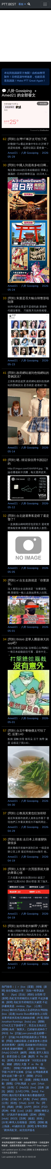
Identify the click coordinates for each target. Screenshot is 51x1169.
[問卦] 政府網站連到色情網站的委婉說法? (28, 374)
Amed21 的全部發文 (19, 95)
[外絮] (19, 1107)
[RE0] (5, 1033)
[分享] (10, 1087)
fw (11, 1033)
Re (37, 1064)
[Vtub (41, 1083)
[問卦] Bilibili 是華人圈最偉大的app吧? (28, 641)
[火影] (29, 1110)
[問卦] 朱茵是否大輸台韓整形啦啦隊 (28, 300)
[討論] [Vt (15, 1099)
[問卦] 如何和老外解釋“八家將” (28, 926)
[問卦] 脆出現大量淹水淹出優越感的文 (23, 1095)
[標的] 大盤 (20, 1064)
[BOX (36, 1107)
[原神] (33, 1114)
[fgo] (14, 994)
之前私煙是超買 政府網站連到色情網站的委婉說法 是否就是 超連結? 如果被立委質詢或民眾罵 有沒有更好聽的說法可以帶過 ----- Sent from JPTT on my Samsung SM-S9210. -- (28, 383)
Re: (38, 1103)
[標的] (43, 1099)
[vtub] (5, 1118)
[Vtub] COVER (10, 1052)
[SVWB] (40, 1048)
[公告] (5, 1103)
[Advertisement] (25, 36)
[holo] (35, 1091)
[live (23, 986)
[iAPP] (27, 1107)
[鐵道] (31, 1118)
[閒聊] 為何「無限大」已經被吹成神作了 (24, 1029)
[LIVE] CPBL (23, 1091)
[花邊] (30, 1048)
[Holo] (5, 1079)
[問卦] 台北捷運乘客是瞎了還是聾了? (28, 517)
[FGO (44, 1107)
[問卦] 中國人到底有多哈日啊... (28, 165)
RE (21, 1079)
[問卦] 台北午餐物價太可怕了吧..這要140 (27, 732)
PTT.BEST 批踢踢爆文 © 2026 (15, 1138)
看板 (21, 4)
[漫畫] (28, 1079)
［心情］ (38, 1006)
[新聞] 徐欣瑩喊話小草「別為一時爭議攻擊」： (24, 990)
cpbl (33, 1083)
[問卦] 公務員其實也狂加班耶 (27, 813)
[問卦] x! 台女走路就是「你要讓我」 (28, 582)
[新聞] (14, 1079)
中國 (12, 1110)
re (32, 1064)
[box (4, 1014)
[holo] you (30, 1021)
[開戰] (9, 1083)
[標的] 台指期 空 (36, 994)
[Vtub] (22, 1103)
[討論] (5, 1099)
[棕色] (13, 1103)
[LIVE (31, 1103)
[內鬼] (26, 1099)
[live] (33, 1087)
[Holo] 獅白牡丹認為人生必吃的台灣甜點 (25, 1010)
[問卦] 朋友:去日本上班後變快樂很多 (27, 841)
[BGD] (13, 1118)
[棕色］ (41, 1118)
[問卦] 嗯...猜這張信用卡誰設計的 (28, 461)
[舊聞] (32, 1122)
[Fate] (35, 1099)
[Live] (20, 1110)
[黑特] (41, 1114)
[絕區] (10, 1091)
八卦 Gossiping (20, 90)
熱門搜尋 (7, 986)
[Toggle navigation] (45, 4)
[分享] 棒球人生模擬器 (14, 1122)
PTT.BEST (9, 4)
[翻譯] (31, 1056)
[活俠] (22, 1118)
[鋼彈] (23, 1052)
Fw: (42, 1091)
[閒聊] (29, 1076)
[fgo (28, 1006)
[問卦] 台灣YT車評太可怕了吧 (27, 139)
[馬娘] (10, 1107)
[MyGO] (24, 1087)
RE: (4, 1087)
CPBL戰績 (20, 1083)
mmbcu (20, 1006)
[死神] (5, 1110)
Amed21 (13, 153)
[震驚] (30, 986)
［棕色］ (7, 1068)
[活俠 (41, 1087)
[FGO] (38, 1076)
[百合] (22, 994)
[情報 (39, 986)
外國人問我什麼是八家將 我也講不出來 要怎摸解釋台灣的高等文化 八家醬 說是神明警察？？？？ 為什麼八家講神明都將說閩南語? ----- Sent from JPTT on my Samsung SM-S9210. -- (28, 933)
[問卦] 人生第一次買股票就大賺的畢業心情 (28, 871)
